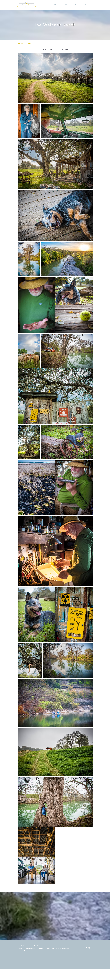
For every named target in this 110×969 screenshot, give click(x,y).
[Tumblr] (87, 948)
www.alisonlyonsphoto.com (33, 948)
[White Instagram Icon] (89, 948)
